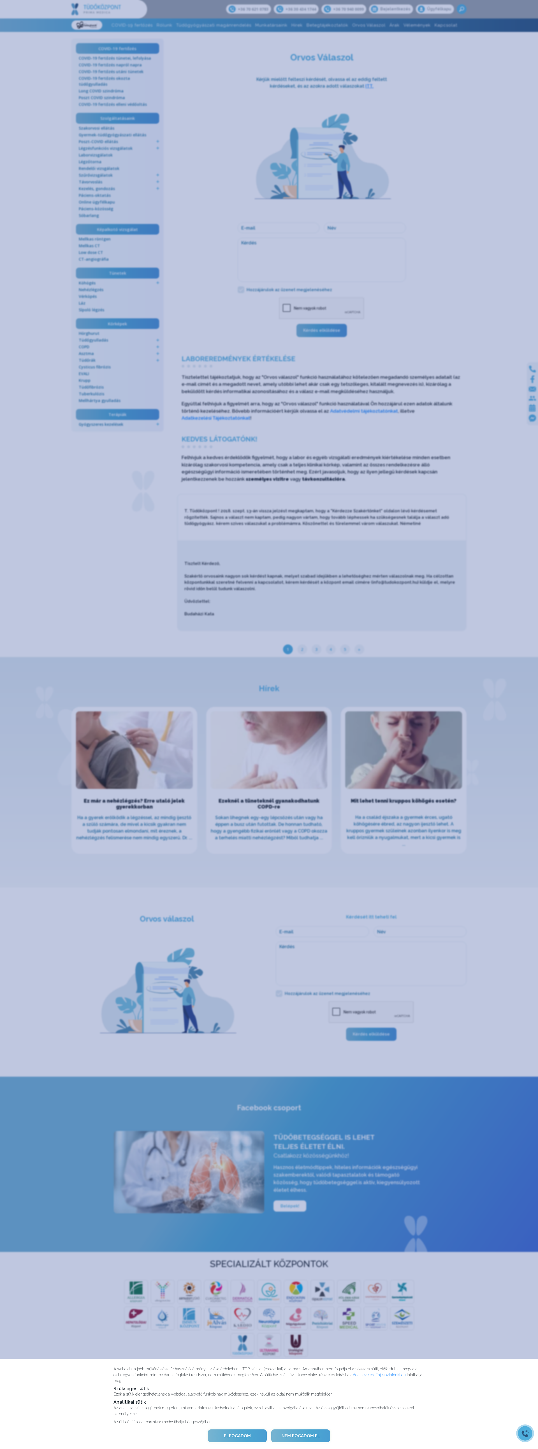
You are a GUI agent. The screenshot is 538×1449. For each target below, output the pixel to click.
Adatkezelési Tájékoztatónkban (379, 1375)
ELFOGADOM (237, 1435)
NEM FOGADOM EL (301, 1435)
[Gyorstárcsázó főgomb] (525, 1433)
